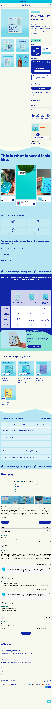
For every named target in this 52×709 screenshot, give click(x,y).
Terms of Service (7, 687)
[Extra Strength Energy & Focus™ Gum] (26, 368)
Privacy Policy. (28, 662)
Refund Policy (13, 684)
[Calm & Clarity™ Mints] (8, 392)
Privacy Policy (4, 684)
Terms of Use (20, 662)
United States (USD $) (9, 681)
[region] (26, 500)
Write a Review (46, 522)
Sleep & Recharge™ (41, 378)
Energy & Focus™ (31, 303)
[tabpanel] (26, 309)
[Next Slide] (50, 500)
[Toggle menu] (1, 5)
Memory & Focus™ (17, 303)
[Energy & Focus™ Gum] (8, 368)
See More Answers (46, 418)
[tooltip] (11, 506)
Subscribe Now (34, 346)
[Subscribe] (31, 659)
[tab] (26, 286)
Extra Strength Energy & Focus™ (45, 303)
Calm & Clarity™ (5, 402)
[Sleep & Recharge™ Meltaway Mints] (43, 368)
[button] (37, 19)
